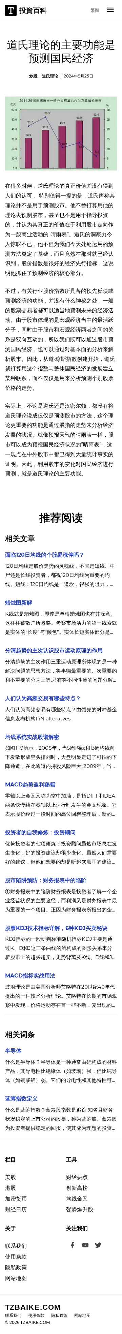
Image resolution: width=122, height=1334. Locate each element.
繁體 (94, 10)
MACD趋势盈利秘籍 (30, 784)
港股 (10, 1188)
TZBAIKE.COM (33, 1307)
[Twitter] (98, 1246)
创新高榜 (77, 1188)
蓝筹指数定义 (21, 1098)
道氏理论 (50, 76)
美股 (10, 1177)
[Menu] (110, 10)
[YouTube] (85, 1246)
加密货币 (16, 1199)
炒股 (33, 76)
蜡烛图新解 (18, 602)
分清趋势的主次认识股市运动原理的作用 (54, 650)
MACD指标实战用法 (30, 975)
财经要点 (77, 1177)
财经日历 (16, 1209)
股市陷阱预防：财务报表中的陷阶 (45, 880)
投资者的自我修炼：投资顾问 (40, 832)
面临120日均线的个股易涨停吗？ (44, 555)
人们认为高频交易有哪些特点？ (43, 698)
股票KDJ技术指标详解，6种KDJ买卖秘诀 (56, 928)
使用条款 (16, 1256)
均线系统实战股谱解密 (32, 737)
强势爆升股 (79, 1209)
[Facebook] (72, 1246)
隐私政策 (16, 1267)
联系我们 (16, 1246)
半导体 (13, 1051)
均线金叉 (77, 1199)
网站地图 (16, 1278)
